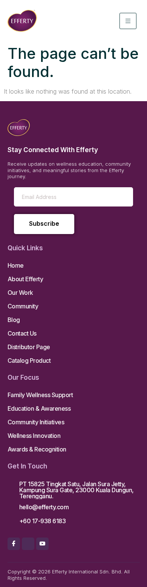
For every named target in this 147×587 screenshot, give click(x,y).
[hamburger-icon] (127, 21)
